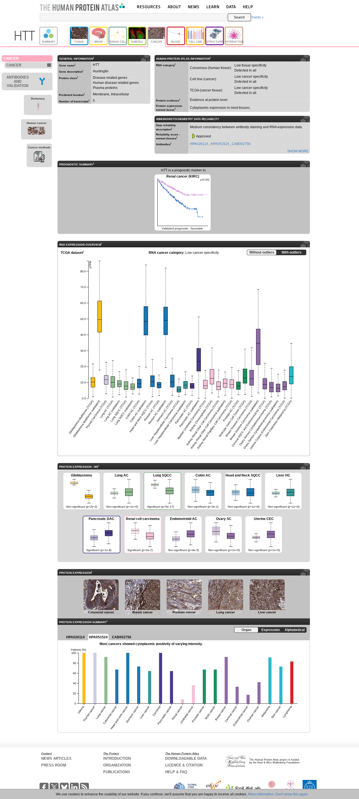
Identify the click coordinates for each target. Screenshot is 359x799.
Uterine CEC (262, 534)
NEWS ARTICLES (56, 758)
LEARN (212, 7)
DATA (231, 7)
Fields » (258, 17)
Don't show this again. (292, 794)
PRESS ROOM (53, 765)
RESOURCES (149, 7)
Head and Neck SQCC (243, 490)
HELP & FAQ (176, 772)
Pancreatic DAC (98, 534)
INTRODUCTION (117, 758)
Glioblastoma (80, 490)
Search (239, 17)
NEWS (193, 7)
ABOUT (174, 7)
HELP (248, 7)
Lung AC (120, 490)
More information (261, 794)
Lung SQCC (159, 490)
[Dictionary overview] (38, 107)
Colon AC (201, 490)
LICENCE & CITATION (183, 765)
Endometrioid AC (182, 534)
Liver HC (282, 490)
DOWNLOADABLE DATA (186, 758)
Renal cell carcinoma (142, 534)
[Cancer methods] (39, 157)
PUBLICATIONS (116, 772)
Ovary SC (222, 534)
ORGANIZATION (117, 765)
